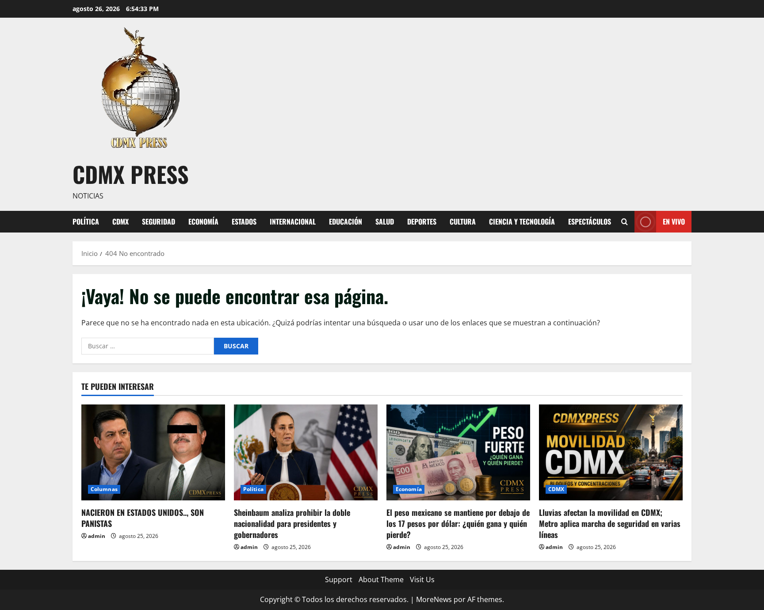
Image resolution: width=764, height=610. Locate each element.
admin (96, 536)
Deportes (421, 221)
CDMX (120, 221)
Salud (384, 221)
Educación (345, 221)
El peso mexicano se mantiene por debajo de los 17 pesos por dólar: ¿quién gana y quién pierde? (458, 523)
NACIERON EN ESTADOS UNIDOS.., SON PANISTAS (142, 518)
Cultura (463, 221)
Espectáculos (589, 221)
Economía (203, 221)
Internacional (293, 221)
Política (86, 221)
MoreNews (434, 599)
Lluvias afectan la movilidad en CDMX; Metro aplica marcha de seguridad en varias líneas (609, 523)
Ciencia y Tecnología (522, 221)
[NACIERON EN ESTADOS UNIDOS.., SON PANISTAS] (153, 452)
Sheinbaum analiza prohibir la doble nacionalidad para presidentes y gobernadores (292, 523)
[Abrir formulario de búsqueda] (624, 221)
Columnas (104, 489)
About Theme (381, 579)
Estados (244, 221)
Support (338, 579)
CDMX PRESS (131, 173)
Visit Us (422, 579)
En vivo (674, 221)
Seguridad (158, 221)
